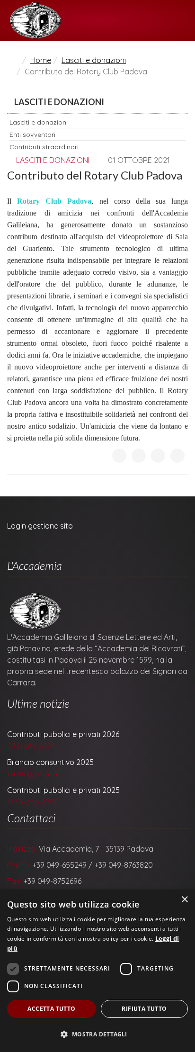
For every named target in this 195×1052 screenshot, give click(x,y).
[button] (97, 1034)
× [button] (184, 899)
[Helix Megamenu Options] (184, 20)
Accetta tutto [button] (51, 1009)
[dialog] (97, 971)
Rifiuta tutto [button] (144, 1009)
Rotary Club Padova (54, 201)
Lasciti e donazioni (94, 60)
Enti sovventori (32, 134)
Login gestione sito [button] (40, 525)
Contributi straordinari (44, 147)
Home (40, 60)
